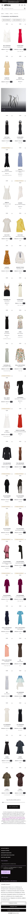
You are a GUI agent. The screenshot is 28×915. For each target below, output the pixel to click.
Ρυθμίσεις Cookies (13, 903)
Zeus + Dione (18, 818)
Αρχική (2, 13)
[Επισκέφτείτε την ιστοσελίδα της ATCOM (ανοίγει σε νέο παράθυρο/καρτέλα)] (13, 913)
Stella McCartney (12, 817)
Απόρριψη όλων (13, 906)
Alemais (7, 819)
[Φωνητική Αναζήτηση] (24, 8)
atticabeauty (13, 880)
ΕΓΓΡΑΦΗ (5, 872)
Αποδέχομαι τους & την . (12, 868)
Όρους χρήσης (13, 867)
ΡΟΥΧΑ (11, 13)
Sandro (14, 818)
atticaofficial (6, 880)
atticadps (5, 877)
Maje (11, 818)
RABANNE (8, 818)
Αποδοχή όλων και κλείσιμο (13, 910)
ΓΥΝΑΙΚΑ (6, 13)
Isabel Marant (20, 817)
